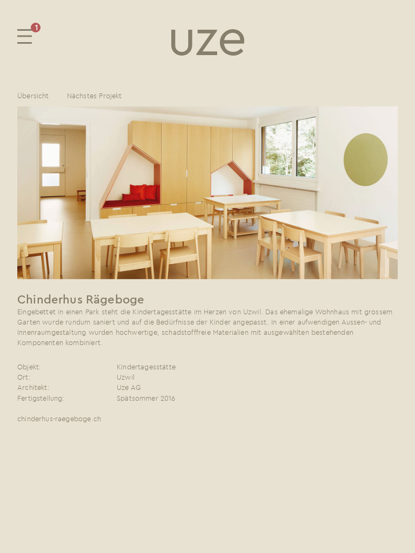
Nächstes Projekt (94, 95)
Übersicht (33, 95)
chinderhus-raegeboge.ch (59, 418)
